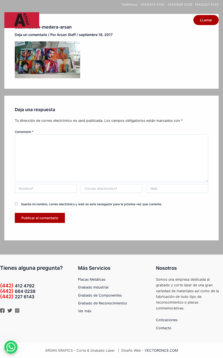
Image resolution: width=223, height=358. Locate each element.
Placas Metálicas (91, 279)
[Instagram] (17, 310)
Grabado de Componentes (100, 295)
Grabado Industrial (93, 287)
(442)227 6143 (207, 5)
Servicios (104, 20)
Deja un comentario (31, 34)
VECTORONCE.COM (161, 350)
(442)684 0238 (179, 5)
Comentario (24, 132)
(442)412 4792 (153, 5)
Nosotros (178, 20)
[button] (114, 20)
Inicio (85, 20)
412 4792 (17, 285)
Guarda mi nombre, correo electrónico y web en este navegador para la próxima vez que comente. (91, 204)
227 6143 (17, 296)
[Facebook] (2, 310)
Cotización (154, 20)
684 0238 (17, 291)
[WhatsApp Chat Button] (10, 347)
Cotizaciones (166, 320)
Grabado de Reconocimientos (102, 303)
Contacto (131, 20)
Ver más (84, 311)
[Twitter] (9, 310)
